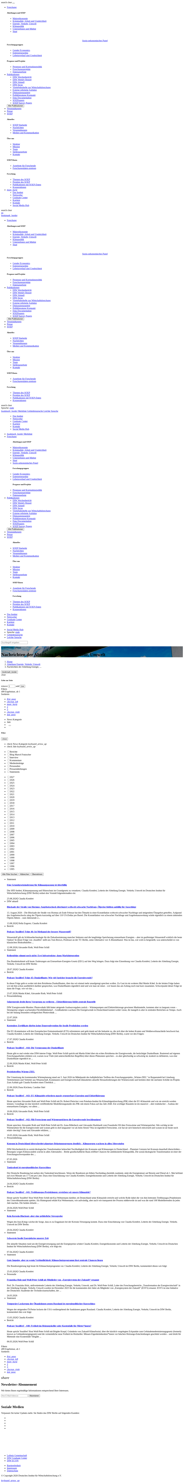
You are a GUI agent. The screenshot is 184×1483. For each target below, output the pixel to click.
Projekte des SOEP (21, 182)
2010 (12, 826)
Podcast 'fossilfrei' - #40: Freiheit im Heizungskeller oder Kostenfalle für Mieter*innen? (49, 1326)
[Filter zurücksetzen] (10, 725)
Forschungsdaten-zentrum (24, 168)
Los (22, 686)
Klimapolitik (18, 26)
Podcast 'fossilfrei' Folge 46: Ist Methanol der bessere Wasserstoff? (39, 931)
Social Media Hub (21, 205)
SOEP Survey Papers (22, 103)
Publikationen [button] (13, 74)
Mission (16, 146)
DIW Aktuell (18, 82)
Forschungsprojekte (21, 69)
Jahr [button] (9, 722)
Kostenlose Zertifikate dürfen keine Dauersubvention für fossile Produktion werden (47, 1025)
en (2, 213)
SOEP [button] (10, 113)
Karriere (16, 200)
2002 (12, 849)
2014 (12, 814)
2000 (12, 854)
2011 (12, 823)
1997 (12, 863)
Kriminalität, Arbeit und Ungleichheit (29, 21)
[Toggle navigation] (13, 3)
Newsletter (6, 1401)
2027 (12, 777)
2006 (12, 837)
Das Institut (18, 192)
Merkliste (19, 434)
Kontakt (16, 154)
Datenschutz (12, 1470)
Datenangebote (19, 72)
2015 (12, 811)
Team (15, 149)
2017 (12, 806)
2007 (12, 834)
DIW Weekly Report (22, 79)
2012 (12, 820)
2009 (12, 829)
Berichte (13, 751)
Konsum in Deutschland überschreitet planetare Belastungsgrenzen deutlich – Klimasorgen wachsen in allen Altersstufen (65, 1143)
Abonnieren (34, 1396)
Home (10, 661)
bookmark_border (9, 215)
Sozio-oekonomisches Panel (95, 40)
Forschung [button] (12, 7)
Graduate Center (20, 197)
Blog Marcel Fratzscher (20, 754)
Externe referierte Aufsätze (25, 90)
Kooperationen (19, 187)
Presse (10, 111)
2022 (12, 791)
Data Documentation (22, 98)
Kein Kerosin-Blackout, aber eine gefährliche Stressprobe (35, 1216)
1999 (12, 857)
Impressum (12, 1468)
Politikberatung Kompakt (24, 95)
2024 (12, 785)
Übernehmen (37, 874)
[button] (6, 2)
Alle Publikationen (15, 106)
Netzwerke (18, 195)
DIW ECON (13, 1460)
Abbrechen (24, 874)
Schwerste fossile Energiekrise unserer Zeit (28, 1238)
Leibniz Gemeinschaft (17, 1455)
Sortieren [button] (5, 694)
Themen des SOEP (21, 179)
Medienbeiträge (17, 763)
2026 (12, 780)
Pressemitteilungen (18, 769)
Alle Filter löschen (9, 874)
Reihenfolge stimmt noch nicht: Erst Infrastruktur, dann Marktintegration (43, 955)
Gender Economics (21, 50)
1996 (12, 866)
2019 (12, 800)
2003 (12, 846)
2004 (12, 843)
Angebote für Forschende (24, 165)
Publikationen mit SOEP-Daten (27, 184)
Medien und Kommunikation (26, 132)
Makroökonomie (20, 18)
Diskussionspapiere (21, 92)
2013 (12, 817)
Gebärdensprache (15, 635)
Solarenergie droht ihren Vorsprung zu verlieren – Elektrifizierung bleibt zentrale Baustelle (51, 1002)
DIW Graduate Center (17, 1458)
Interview (14, 757)
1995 (12, 869)
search (4, 2)
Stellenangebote (20, 152)
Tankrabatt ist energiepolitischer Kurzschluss (29, 1167)
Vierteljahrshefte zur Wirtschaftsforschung (32, 87)
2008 (12, 831)
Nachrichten (18, 127)
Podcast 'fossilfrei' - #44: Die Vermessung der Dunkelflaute (35, 1048)
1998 (12, 860)
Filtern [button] (4, 689)
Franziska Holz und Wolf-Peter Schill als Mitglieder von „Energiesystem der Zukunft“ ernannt (53, 1280)
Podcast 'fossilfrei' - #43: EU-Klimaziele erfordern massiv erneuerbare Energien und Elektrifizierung (56, 1095)
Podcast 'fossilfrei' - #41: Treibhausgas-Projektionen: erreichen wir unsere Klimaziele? (49, 1192)
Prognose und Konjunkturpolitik (27, 66)
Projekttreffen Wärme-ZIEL (21, 1071)
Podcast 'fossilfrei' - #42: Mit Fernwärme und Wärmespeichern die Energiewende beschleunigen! (54, 1119)
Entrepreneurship (20, 53)
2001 (12, 852)
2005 (12, 840)
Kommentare (16, 760)
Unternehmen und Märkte (24, 29)
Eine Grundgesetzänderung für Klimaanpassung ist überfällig (37, 885)
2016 (12, 808)
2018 (12, 803)
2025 (12, 783)
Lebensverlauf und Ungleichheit (27, 55)
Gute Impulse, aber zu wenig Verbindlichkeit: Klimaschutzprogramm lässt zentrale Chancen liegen (55, 1260)
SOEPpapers (18, 100)
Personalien (15, 766)
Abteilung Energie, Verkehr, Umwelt (23, 664)
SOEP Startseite (20, 125)
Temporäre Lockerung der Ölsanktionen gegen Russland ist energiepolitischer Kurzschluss (51, 1303)
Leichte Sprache (14, 637)
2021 (12, 794)
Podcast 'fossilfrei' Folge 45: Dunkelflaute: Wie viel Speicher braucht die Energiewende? (50, 977)
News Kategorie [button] (14, 719)
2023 (12, 788)
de (13, 408)
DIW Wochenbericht (22, 77)
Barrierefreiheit (14, 1465)
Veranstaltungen (14, 108)
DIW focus (18, 85)
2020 (12, 797)
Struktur (16, 144)
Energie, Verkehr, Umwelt (24, 23)
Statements (15, 772)
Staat (15, 31)
